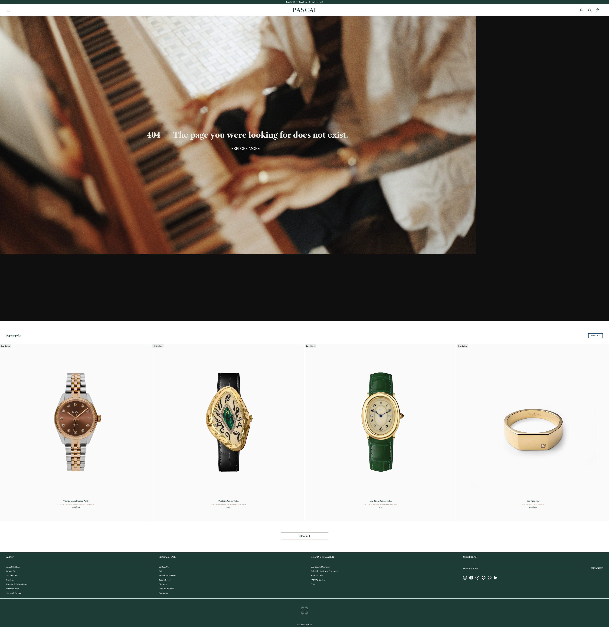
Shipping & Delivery (168, 575)
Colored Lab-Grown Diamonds (324, 571)
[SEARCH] (590, 10)
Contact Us (164, 567)
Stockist (9, 580)
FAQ (161, 571)
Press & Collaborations (16, 584)
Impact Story (12, 571)
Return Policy (165, 580)
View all (595, 335)
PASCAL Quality (318, 580)
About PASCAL (13, 567)
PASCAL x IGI (317, 575)
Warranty (163, 584)
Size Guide (163, 593)
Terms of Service (13, 593)
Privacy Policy (12, 588)
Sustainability (12, 575)
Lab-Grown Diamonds (320, 567)
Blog (313, 584)
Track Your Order (166, 588)
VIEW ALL (304, 536)
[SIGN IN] (581, 10)
